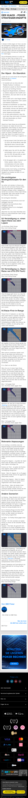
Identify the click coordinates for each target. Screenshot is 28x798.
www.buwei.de (6, 796)
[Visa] (7, 739)
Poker (2, 9)
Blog (7, 9)
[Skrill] (21, 755)
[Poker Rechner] (14, 668)
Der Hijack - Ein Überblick (8, 6)
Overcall (10, 558)
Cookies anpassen (6, 788)
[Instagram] (20, 681)
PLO (2, 54)
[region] (14, 788)
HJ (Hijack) (13, 78)
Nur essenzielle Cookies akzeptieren (9, 792)
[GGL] (14, 765)
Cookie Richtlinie (21, 786)
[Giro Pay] (20, 760)
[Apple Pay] (14, 750)
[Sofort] (21, 745)
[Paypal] (7, 745)
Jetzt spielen (23, 2)
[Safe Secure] (7, 754)
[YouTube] (16, 681)
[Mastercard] (21, 739)
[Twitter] (11, 681)
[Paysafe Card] (7, 760)
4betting (4, 405)
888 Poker (8, 39)
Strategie (14, 9)
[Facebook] (7, 681)
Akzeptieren (21, 792)
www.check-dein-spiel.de (17, 796)
